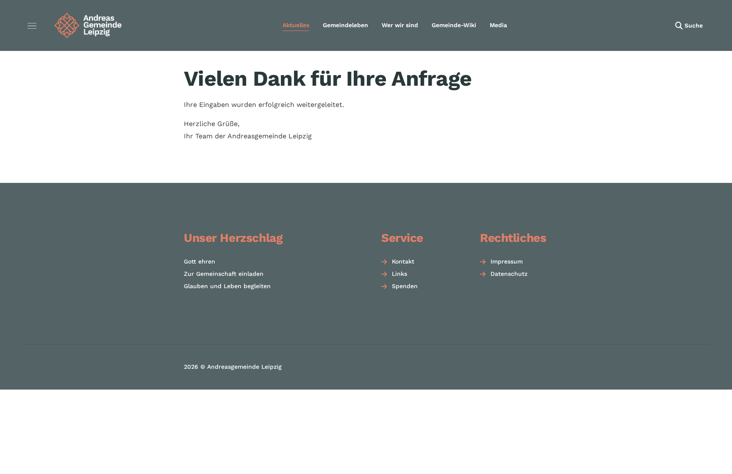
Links (399, 273)
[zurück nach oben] (702, 453)
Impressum (507, 261)
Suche (694, 25)
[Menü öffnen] (31, 25)
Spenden (405, 286)
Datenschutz (509, 273)
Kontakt (403, 261)
